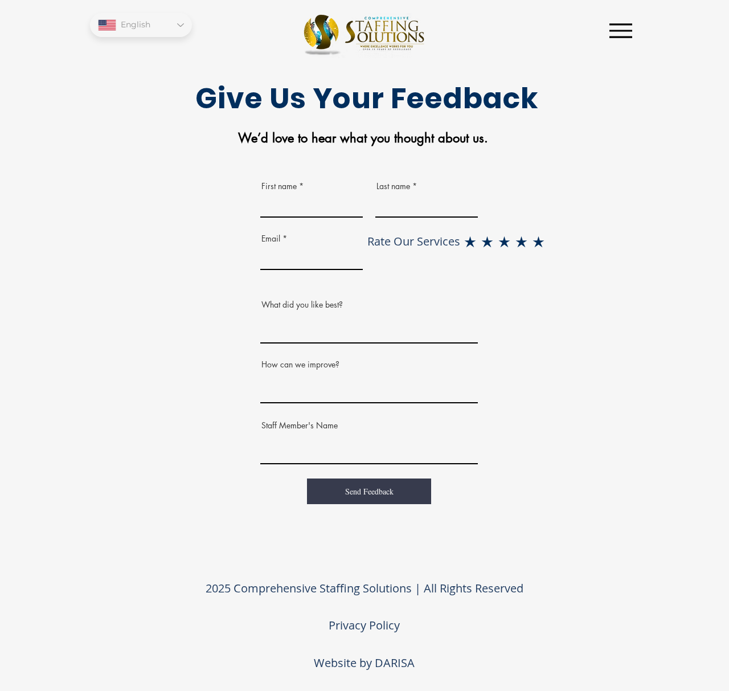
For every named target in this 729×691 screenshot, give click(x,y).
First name (279, 186)
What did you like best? (302, 305)
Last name (393, 186)
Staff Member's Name (299, 426)
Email (270, 239)
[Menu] (620, 30)
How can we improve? (300, 365)
